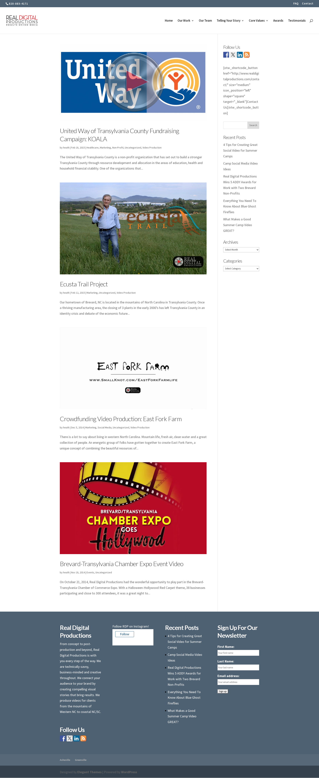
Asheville (65, 760)
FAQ (296, 3)
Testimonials (297, 21)
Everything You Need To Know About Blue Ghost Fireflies (239, 206)
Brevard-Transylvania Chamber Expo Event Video (121, 563)
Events (90, 572)
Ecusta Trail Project (84, 284)
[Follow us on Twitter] (233, 55)
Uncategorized (133, 147)
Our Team (205, 21)
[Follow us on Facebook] (226, 55)
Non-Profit (118, 147)
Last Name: (225, 661)
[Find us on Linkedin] (240, 55)
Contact (307, 3)
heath (66, 147)
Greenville (80, 760)
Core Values (257, 21)
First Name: (225, 647)
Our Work (184, 21)
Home (169, 21)
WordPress (129, 772)
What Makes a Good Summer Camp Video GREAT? (237, 225)
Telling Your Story (228, 21)
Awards (278, 21)
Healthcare (93, 147)
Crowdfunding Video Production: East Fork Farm (121, 418)
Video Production (152, 147)
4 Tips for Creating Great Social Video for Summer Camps (240, 150)
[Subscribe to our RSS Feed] (247, 55)
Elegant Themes (89, 772)
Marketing (105, 147)
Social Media (105, 427)
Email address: (228, 676)
